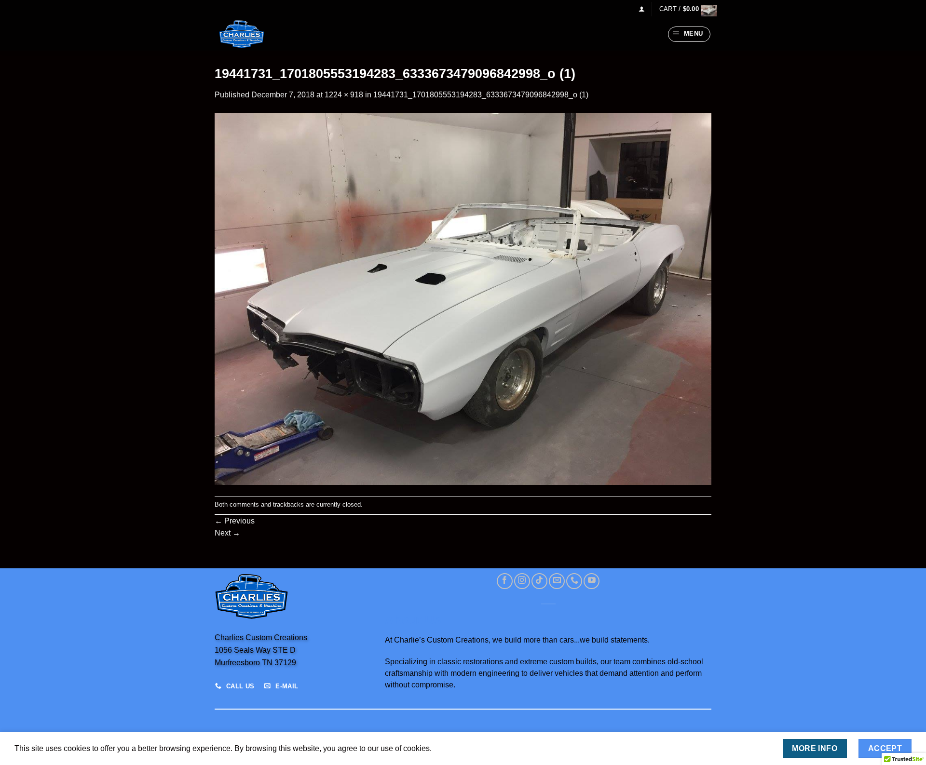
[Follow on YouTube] (591, 581)
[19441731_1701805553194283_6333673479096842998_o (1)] (463, 298)
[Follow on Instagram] (522, 581)
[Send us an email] (557, 581)
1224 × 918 (344, 95)
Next (227, 533)
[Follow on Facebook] (505, 581)
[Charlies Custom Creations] (263, 34)
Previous (235, 521)
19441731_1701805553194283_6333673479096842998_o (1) (480, 95)
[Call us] (574, 581)
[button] (642, 9)
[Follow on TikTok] (539, 581)
